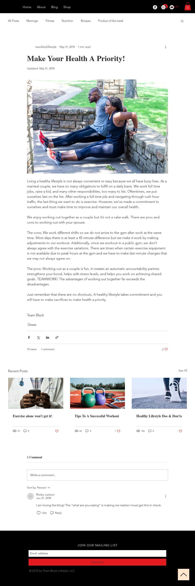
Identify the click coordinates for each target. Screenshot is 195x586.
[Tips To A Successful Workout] (97, 393)
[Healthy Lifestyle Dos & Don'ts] (159, 393)
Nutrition (67, 21)
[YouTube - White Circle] (172, 7)
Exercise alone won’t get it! (32, 415)
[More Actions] (165, 496)
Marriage (32, 21)
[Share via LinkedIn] (47, 337)
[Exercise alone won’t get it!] (35, 393)
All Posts (13, 21)
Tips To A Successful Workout (97, 415)
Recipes (85, 21)
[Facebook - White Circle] (155, 7)
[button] (187, 6)
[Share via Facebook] (29, 337)
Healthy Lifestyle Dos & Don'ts (159, 415)
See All (183, 370)
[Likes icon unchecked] (38, 513)
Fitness (50, 21)
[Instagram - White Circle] (163, 7)
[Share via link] (57, 337)
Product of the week (110, 21)
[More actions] (165, 47)
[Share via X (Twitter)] (38, 337)
